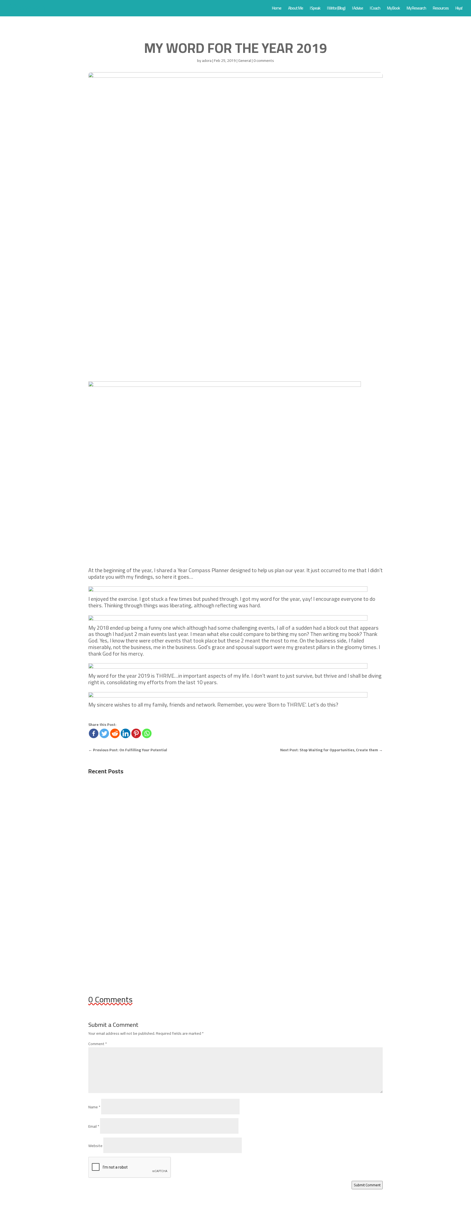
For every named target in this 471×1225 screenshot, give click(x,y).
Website (95, 1145)
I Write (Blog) (336, 9)
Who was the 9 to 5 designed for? (129, 801)
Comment (97, 1043)
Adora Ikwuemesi (113, 810)
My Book (393, 9)
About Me (295, 9)
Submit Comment (367, 1185)
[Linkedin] (125, 733)
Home (276, 9)
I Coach (375, 9)
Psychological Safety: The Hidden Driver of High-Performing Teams (164, 867)
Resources (441, 9)
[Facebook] (93, 733)
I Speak (315, 9)
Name (94, 1107)
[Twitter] (104, 733)
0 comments (263, 60)
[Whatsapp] (147, 733)
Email (93, 1126)
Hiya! (458, 9)
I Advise (357, 9)
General (244, 60)
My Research (416, 9)
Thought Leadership (169, 875)
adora (207, 60)
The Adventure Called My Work (126, 932)
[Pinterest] (136, 733)
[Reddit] (115, 733)
